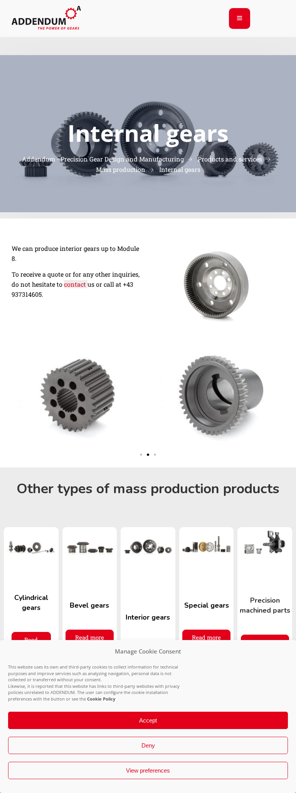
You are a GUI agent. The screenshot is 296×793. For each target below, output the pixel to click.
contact (75, 284)
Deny (148, 745)
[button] (141, 455)
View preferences (148, 770)
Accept (148, 720)
